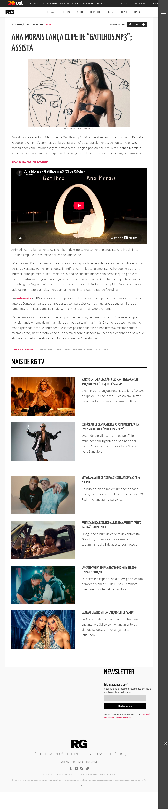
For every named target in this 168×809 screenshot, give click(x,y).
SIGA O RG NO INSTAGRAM (29, 162)
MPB (67, 349)
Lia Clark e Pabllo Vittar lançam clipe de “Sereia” (108, 612)
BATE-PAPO (140, 3)
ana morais (45, 349)
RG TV (110, 12)
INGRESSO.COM (36, 3)
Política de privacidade (85, 762)
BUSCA (123, 3)
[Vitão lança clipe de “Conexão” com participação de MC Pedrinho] (43, 513)
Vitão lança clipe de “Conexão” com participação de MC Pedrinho (111, 480)
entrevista (23, 298)
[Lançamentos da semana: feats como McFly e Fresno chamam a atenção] (43, 602)
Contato (65, 762)
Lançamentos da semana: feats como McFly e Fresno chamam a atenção (109, 570)
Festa (137, 12)
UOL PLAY (88, 3)
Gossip (123, 12)
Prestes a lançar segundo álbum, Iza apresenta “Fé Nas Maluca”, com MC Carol (111, 525)
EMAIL (156, 3)
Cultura (65, 12)
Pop (98, 349)
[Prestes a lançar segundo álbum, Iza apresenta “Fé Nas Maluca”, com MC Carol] (43, 558)
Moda (80, 12)
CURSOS (76, 3)
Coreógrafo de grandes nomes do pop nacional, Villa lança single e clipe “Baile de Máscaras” (110, 427)
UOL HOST (52, 3)
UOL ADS (100, 3)
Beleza (50, 12)
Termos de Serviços (124, 717)
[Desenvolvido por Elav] (79, 787)
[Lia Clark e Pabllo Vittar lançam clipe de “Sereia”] (43, 647)
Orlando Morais (82, 349)
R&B (106, 349)
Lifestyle (95, 12)
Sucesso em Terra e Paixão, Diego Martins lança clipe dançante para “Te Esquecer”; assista (110, 382)
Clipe (59, 349)
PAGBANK (65, 3)
